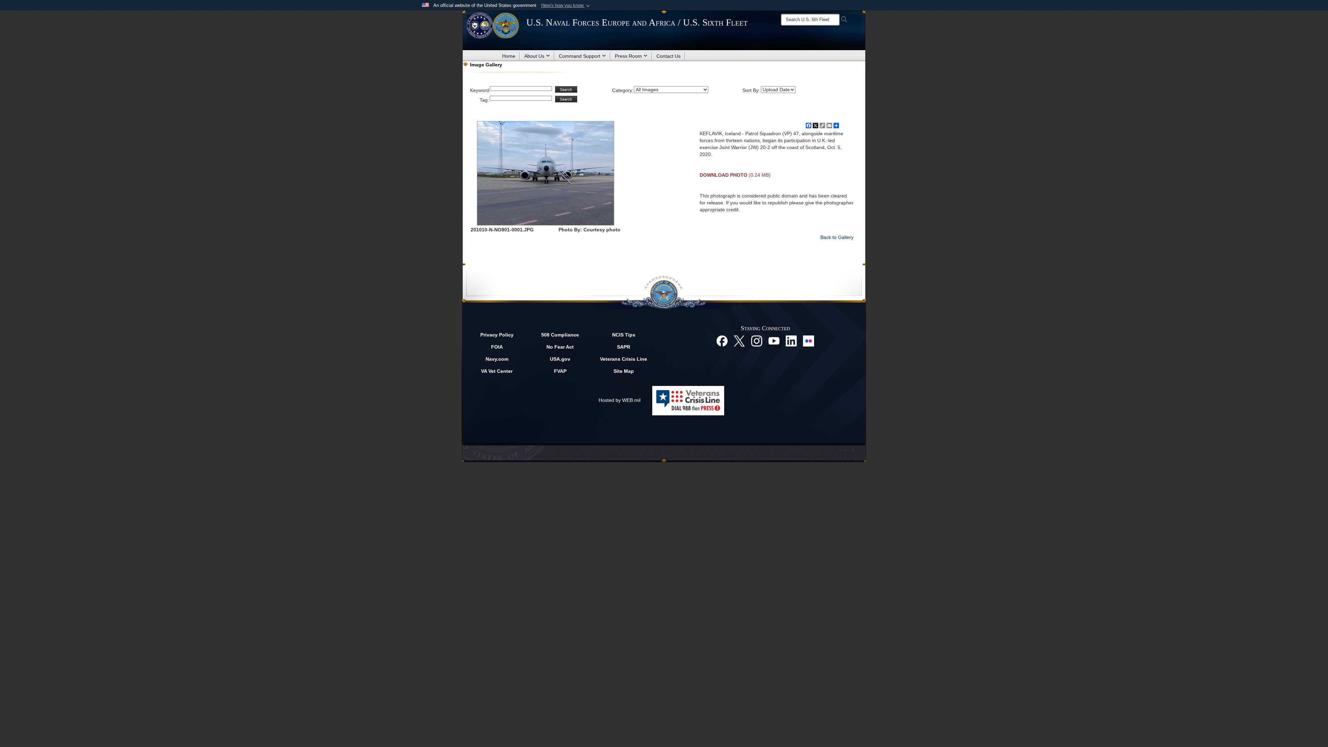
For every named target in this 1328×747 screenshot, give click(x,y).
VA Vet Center (497, 371)
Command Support (579, 56)
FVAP (560, 371)
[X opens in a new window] (739, 340)
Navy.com (497, 359)
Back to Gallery (837, 237)
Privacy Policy (497, 335)
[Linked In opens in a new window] (791, 340)
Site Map (624, 371)
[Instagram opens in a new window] (756, 340)
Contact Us (668, 56)
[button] (566, 5)
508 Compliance (560, 335)
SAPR (623, 347)
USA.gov (560, 359)
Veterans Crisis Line (623, 359)
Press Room (628, 56)
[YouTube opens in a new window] (774, 340)
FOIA (497, 347)
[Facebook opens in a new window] (722, 340)
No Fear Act (560, 347)
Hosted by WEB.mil (619, 400)
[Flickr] (808, 340)
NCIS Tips (623, 335)
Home (508, 56)
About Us (534, 56)
